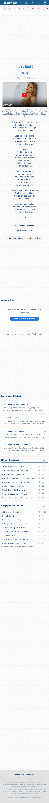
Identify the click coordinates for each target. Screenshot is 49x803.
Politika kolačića (25, 797)
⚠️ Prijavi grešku (34, 238)
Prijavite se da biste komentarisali (24, 319)
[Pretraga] (26, 2)
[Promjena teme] (39, 2)
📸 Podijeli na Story (16, 238)
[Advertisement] (24, 37)
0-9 (4, 8)
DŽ (38, 8)
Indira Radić (24, 66)
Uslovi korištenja (36, 797)
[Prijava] (33, 2)
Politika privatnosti (13, 797)
